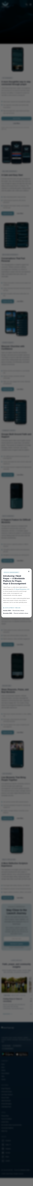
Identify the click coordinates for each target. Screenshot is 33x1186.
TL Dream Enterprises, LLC (21, 589)
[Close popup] (28, 571)
